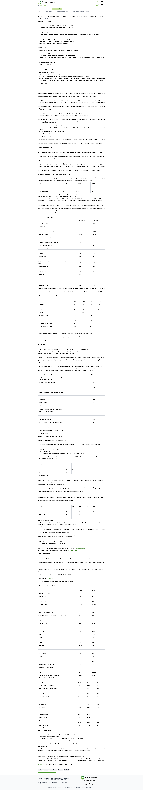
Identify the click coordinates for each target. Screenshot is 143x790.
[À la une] (46, 2)
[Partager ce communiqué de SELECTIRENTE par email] (45, 18)
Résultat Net (60, 769)
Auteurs (54, 787)
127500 (97, 5)
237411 (97, 2)
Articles (101, 4)
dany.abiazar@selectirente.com (82, 548)
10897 (97, 1)
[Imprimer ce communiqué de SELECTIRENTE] (47, 18)
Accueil (39, 11)
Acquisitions (40, 769)
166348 (97, 4)
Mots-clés (102, 2)
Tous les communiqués (57, 8)
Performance (46, 769)
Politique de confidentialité (86, 787)
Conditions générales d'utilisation (73, 787)
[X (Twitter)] (94, 787)
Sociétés (101, 1)
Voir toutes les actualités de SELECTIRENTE (47, 772)
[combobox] (75, 9)
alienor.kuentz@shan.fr (72, 550)
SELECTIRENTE (66, 769)
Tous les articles (47, 8)
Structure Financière (53, 769)
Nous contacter (89, 782)
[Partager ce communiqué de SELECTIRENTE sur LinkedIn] (43, 18)
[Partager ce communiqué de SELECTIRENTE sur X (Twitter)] (40, 18)
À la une (39, 8)
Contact (50, 787)
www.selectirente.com (51, 578)
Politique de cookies (62, 787)
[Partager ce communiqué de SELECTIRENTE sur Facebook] (38, 18)
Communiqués (102, 5)
